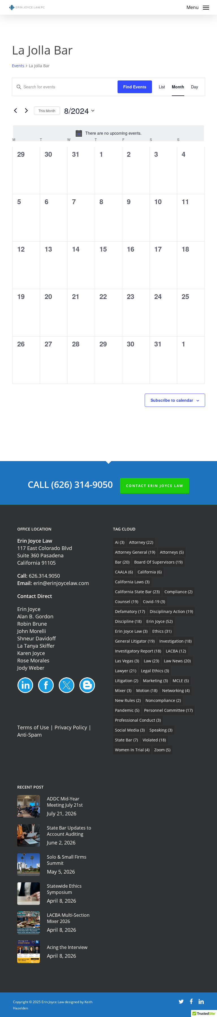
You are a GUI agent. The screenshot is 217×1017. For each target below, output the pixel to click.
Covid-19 (154, 601)
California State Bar (137, 591)
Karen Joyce (31, 653)
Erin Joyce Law (131, 631)
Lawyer (125, 670)
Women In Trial (132, 749)
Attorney (141, 542)
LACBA (176, 651)
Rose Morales (33, 660)
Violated (154, 740)
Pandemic (127, 710)
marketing (155, 680)
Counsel (126, 601)
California (150, 572)
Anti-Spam (29, 734)
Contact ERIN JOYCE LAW (154, 485)
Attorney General (135, 552)
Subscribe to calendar (172, 400)
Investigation (175, 641)
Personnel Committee (168, 710)
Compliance (178, 591)
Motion (146, 690)
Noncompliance (163, 700)
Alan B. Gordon (35, 616)
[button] (197, 6)
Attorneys (172, 552)
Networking (176, 690)
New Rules (128, 700)
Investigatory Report (138, 651)
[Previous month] (15, 110)
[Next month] (26, 110)
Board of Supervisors (158, 562)
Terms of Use (33, 727)
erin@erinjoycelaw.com (61, 583)
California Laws (132, 581)
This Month (46, 110)
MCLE (181, 680)
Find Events (134, 87)
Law (151, 661)
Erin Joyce (28, 609)
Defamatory (130, 611)
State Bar (126, 740)
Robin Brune (32, 623)
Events (18, 65)
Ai (119, 542)
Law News (177, 661)
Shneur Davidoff (36, 638)
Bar (122, 562)
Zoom (162, 749)
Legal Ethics (155, 670)
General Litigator (135, 641)
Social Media (130, 730)
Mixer (123, 690)
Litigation (126, 680)
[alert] (108, 133)
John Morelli (31, 631)
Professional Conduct (138, 720)
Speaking (160, 730)
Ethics (162, 631)
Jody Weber (30, 667)
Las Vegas (127, 661)
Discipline (128, 621)
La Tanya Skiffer (36, 645)
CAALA (124, 572)
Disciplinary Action (171, 611)
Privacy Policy (71, 727)
